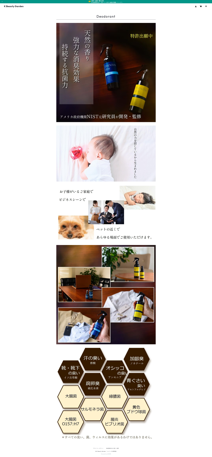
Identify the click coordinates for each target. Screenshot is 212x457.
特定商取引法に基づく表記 (112, 448)
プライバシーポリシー (98, 448)
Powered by (104, 454)
